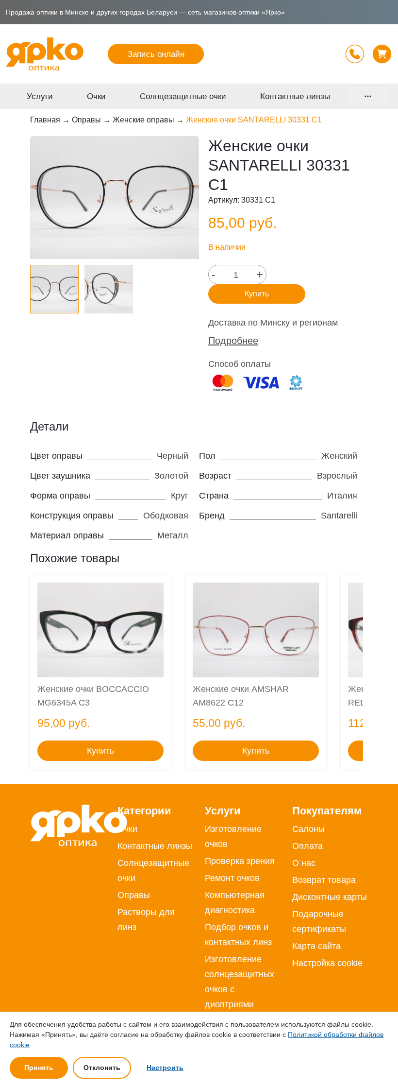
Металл (172, 535)
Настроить (165, 1067)
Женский (339, 456)
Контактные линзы (295, 96)
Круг (179, 495)
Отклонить (101, 1067)
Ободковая (165, 515)
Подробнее (233, 340)
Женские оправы (143, 120)
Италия (342, 495)
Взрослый (337, 476)
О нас (303, 863)
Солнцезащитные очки (183, 96)
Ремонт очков (232, 878)
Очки (96, 96)
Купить (257, 294)
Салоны (308, 829)
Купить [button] (100, 751)
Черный (172, 456)
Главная (45, 120)
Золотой (171, 476)
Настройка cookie (327, 963)
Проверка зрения (240, 861)
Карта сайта (316, 946)
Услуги (40, 96)
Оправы (86, 120)
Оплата (307, 846)
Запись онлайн (156, 54)
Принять (38, 1067)
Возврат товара (324, 880)
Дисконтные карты (329, 897)
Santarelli (339, 515)
